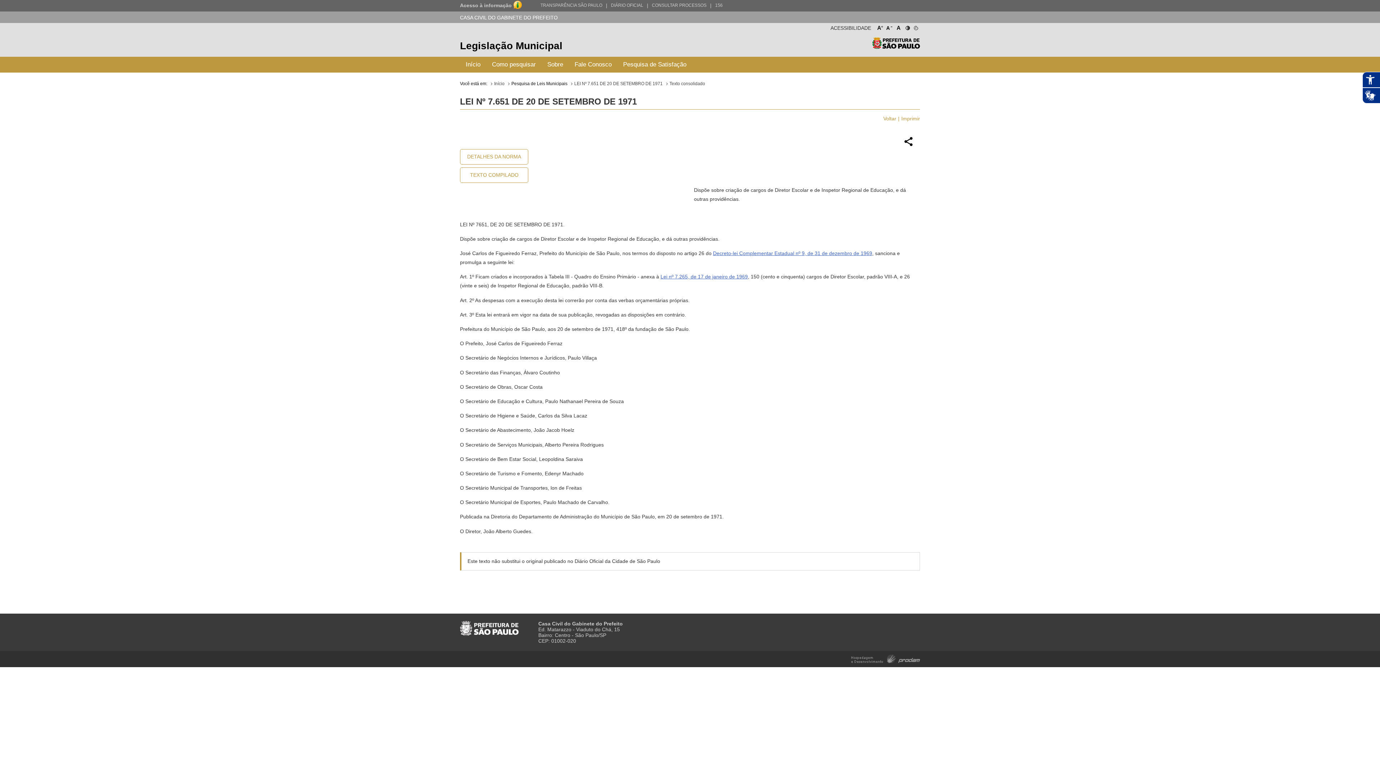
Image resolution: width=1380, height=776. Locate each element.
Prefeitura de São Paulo (896, 47)
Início (473, 64)
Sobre (555, 64)
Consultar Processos (679, 5)
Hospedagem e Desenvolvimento (885, 658)
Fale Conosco (593, 64)
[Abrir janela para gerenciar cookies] (915, 26)
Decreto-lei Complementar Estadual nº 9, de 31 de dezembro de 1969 (792, 253)
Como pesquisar (514, 64)
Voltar (889, 118)
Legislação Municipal (511, 45)
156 (719, 5)
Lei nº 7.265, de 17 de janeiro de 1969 (704, 277)
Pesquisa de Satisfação (654, 64)
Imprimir (910, 118)
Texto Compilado (494, 175)
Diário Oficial (627, 5)
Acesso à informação (486, 5)
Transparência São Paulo (571, 5)
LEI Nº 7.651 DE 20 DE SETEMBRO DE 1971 (618, 83)
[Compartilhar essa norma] (908, 145)
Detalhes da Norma (494, 157)
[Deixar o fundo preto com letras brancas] (907, 26)
